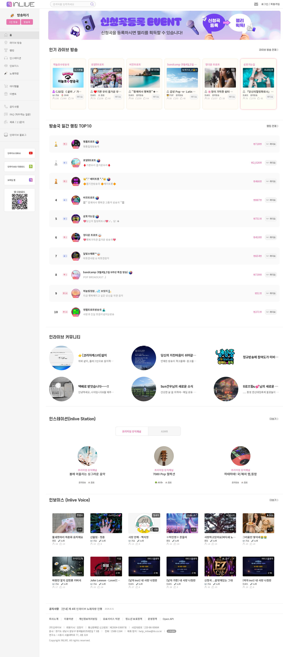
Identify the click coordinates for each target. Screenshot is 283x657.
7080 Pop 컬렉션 (164, 474)
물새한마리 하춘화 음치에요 (67, 537)
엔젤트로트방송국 (92, 309)
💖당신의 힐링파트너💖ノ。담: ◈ (101, 221)
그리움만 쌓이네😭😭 (255, 537)
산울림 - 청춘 (97, 537)
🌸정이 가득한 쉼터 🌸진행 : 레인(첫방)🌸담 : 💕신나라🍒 (221, 91)
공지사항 (54, 609)
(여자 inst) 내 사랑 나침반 (257, 580)
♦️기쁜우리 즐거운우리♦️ (97, 165)
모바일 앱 (11, 180)
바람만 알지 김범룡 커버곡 (66, 580)
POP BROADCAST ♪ (95, 277)
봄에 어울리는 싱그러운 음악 (87, 474)
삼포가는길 (249, 64)
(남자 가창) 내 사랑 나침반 (181, 580)
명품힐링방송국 (91, 146)
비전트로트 (135, 64)
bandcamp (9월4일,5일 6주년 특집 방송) (189, 64)
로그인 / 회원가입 (270, 4)
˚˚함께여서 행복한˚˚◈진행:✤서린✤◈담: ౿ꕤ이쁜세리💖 (145, 91)
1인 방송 (13, 22)
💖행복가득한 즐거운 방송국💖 (99, 239)
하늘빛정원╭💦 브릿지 (95, 291)
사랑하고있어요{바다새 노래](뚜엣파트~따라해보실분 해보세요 (220, 537)
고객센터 (171, 631)
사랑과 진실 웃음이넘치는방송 (98, 314)
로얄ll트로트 (97, 64)
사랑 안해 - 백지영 (138, 537)
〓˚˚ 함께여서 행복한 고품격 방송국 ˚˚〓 (103, 202)
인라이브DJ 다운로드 (16, 166)
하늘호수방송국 (61, 64)
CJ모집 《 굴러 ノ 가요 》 (69, 91)
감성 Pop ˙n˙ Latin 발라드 (183, 91)
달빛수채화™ (89, 253)
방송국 (27, 22)
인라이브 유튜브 (14, 153)
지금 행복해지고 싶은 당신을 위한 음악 (103, 295)
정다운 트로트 (212, 64)
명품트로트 (89, 141)
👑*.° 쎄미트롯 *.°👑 (94, 179)
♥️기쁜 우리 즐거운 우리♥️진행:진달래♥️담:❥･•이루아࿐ (107, 91)
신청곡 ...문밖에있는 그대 (218, 580)
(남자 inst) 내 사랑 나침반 (142, 580)
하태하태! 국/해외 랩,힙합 (240, 474)
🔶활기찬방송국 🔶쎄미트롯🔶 (99, 183)
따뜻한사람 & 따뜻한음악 (96, 258)
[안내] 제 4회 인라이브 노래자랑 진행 (81, 609)
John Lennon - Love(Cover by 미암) (105, 580)
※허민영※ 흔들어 (176, 537)
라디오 (80, 96)
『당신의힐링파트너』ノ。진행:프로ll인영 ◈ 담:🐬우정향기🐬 (259, 91)
